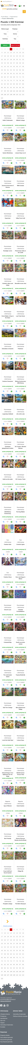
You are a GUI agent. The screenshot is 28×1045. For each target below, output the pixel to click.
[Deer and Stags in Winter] (16, 587)
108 (11, 94)
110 (17, 94)
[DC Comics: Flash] (16, 489)
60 (11, 73)
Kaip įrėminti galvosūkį (6, 1039)
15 (20, 52)
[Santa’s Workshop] (3, 163)
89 (2, 87)
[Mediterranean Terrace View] (16, 783)
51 (8, 70)
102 (17, 91)
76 (11, 80)
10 (5, 52)
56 (23, 70)
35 (8, 63)
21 (14, 56)
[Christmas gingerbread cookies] (3, 457)
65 (2, 77)
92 (11, 87)
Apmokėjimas (3, 1018)
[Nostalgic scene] (3, 261)
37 (14, 63)
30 (17, 59)
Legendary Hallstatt (7, 414)
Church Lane (7, 609)
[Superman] (3, 228)
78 (17, 80)
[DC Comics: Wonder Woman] (16, 457)
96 (23, 87)
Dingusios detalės (5, 1035)
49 (2, 70)
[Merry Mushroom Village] (16, 718)
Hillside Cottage (20, 120)
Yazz (7, 540)
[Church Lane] (3, 620)
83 (8, 84)
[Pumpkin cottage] (3, 914)
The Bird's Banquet (20, 903)
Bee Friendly (7, 838)
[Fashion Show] (3, 587)
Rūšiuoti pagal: (5, 28)
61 (14, 73)
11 (8, 52)
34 (5, 63)
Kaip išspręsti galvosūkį (6, 1041)
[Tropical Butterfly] (16, 685)
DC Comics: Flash (20, 479)
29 (14, 59)
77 (14, 80)
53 (14, 70)
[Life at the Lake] (16, 424)
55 (20, 70)
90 (5, 87)
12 (11, 52)
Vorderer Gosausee (7, 381)
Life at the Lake (20, 414)
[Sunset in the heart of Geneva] (3, 196)
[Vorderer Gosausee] (3, 391)
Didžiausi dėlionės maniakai (20, 1016)
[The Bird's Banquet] (16, 914)
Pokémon (20, 348)
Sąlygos (2, 1022)
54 (17, 70)
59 (8, 73)
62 (17, 73)
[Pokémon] (16, 359)
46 (17, 66)
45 (14, 66)
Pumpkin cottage (7, 903)
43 (8, 66)
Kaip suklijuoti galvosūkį (6, 1037)
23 (20, 56)
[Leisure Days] (16, 750)
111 (20, 94)
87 (20, 84)
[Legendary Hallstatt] (3, 424)
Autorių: (15, 33)
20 (11, 56)
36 (11, 63)
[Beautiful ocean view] (16, 293)
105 (2, 94)
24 (23, 56)
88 (23, 84)
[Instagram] (7, 1006)
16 (23, 52)
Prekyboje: (15, 28)
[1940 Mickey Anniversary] (3, 522)
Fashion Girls (7, 544)
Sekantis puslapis (7, 926)
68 (11, 77)
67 (8, 77)
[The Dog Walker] (16, 522)
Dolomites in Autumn (7, 348)
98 (5, 91)
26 (5, 59)
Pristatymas (3, 1016)
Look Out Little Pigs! (7, 740)
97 (2, 91)
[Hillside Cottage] (16, 130)
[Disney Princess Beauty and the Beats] (16, 849)
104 (23, 91)
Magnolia (7, 801)
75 (8, 80)
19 (8, 56)
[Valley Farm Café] (16, 228)
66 (5, 77)
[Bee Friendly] (3, 849)
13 (14, 52)
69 (14, 77)
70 (17, 77)
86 (17, 84)
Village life (20, 871)
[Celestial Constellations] (16, 620)
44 (11, 66)
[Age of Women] (3, 816)
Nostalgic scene (7, 250)
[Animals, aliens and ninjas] (3, 293)
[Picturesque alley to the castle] (16, 261)
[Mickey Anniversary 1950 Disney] (16, 391)
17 (2, 56)
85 (14, 84)
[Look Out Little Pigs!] (3, 750)
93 (14, 87)
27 (8, 59)
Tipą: (15, 38)
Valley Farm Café (20, 218)
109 (14, 94)
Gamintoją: (5, 38)
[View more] (8, 108)
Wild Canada (20, 185)
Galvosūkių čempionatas (6, 1024)
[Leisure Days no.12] (16, 163)
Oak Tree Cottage (7, 707)
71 (20, 77)
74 (5, 80)
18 (5, 56)
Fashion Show (8, 577)
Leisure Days (20, 740)
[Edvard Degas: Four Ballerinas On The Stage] (3, 783)
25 (2, 59)
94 (17, 87)
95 (20, 87)
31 (20, 59)
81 (2, 84)
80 (23, 80)
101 (14, 91)
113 (2, 98)
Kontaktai (2, 1027)
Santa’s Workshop (8, 153)
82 (5, 84)
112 (23, 94)
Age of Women (8, 805)
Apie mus (2, 1020)
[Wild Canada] (16, 196)
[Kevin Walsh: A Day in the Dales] (3, 326)
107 (8, 94)
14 (17, 52)
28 (11, 59)
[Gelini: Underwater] (3, 130)
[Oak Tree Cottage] (3, 718)
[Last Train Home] (16, 326)
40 (23, 63)
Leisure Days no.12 (20, 153)
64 (23, 73)
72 (23, 77)
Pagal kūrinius (13, 16)
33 (2, 63)
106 (5, 94)
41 (2, 66)
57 (2, 73)
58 (5, 73)
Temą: (5, 33)
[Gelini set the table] (3, 489)
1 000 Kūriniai (7, 118)
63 (20, 73)
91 (8, 87)
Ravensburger (7, 116)
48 (23, 66)
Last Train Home (20, 316)
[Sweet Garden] (16, 816)
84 (11, 84)
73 (2, 80)
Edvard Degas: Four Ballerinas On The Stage (7, 774)
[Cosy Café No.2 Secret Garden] (3, 881)
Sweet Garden (20, 805)
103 (20, 91)
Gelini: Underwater (8, 120)
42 (5, 66)
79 (20, 80)
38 (17, 63)
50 (5, 70)
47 (20, 66)
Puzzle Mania (4, 16)
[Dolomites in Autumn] (3, 359)
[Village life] (16, 881)
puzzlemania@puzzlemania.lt (7, 999)
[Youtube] (4, 1006)
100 (11, 91)
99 (8, 91)
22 (17, 56)
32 (23, 59)
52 (11, 70)
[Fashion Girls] (3, 554)
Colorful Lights (20, 544)
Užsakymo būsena (5, 1014)
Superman (7, 218)
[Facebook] (1, 1006)
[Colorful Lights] (16, 554)
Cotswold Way (8, 642)
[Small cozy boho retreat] (16, 652)
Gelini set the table (8, 479)
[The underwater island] (3, 685)
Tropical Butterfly (20, 675)
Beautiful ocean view (20, 283)
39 (20, 63)
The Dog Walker (20, 511)
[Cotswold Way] (3, 652)
